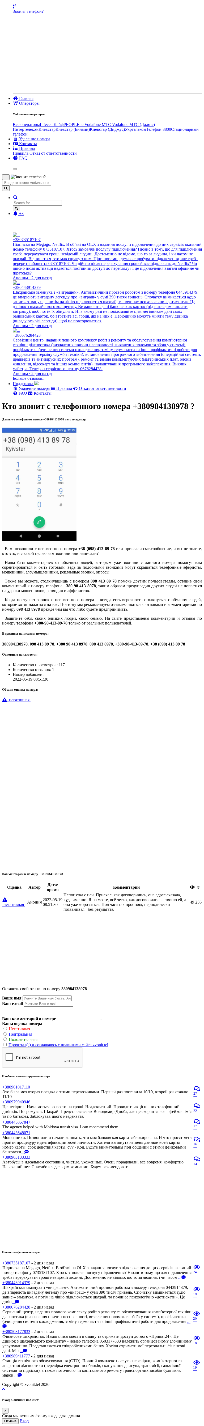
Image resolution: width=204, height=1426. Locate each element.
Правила (20, 153)
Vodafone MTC (98, 124)
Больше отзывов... (29, 378)
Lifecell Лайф (51, 124)
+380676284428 (16, 1307)
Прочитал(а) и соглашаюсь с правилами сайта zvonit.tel (58, 1045)
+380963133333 (16, 1157)
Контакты (42, 393)
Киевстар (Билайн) (73, 129)
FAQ (23, 393)
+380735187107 (16, 1263)
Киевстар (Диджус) (107, 129)
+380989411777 (16, 1356)
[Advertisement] (107, 53)
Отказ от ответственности (53, 153)
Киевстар (47, 129)
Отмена (10, 1421)
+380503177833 (16, 1331)
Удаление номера (34, 388)
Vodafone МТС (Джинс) (133, 124)
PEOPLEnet (73, 124)
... (22, 1152)
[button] (15, 197)
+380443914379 (16, 1282)
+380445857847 (16, 1122)
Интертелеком (26, 129)
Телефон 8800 (158, 129)
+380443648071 (16, 1132)
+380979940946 (16, 1102)
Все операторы (26, 124)
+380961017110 (16, 1087)
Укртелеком (135, 129)
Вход (24, 1421)
